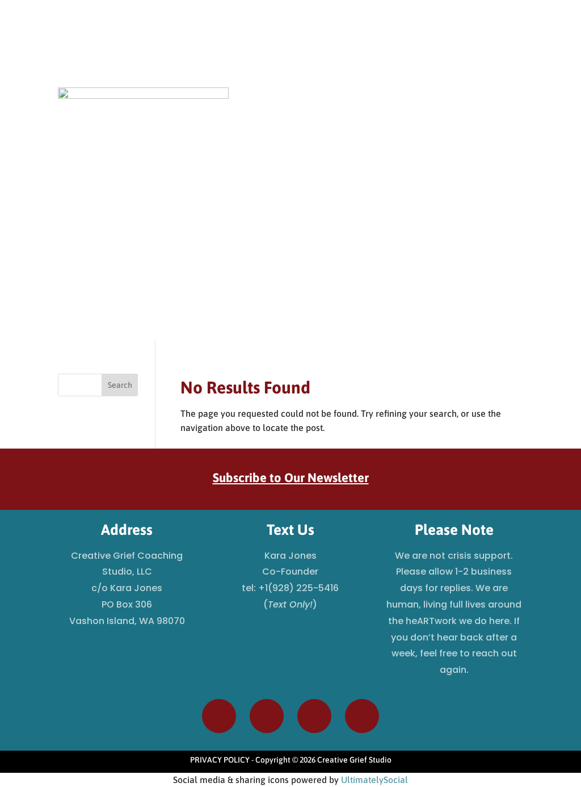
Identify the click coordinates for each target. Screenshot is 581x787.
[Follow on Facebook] (469, 47)
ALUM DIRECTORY (430, 99)
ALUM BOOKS (499, 99)
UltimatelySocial (374, 780)
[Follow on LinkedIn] (514, 47)
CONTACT (505, 123)
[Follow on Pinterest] (491, 47)
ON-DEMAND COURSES (343, 99)
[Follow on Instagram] (446, 47)
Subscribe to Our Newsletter (291, 477)
